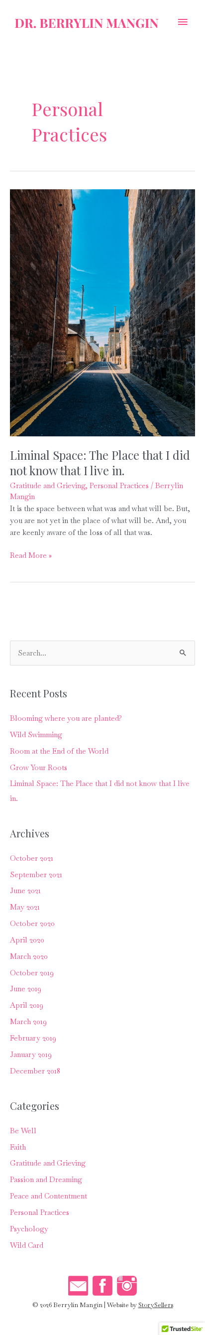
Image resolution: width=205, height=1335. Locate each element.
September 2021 (36, 874)
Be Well (23, 1130)
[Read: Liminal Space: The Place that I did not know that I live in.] (102, 311)
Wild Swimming (36, 734)
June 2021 (25, 890)
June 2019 (25, 988)
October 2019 (32, 972)
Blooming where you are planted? (66, 718)
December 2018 (35, 1070)
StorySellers (155, 1305)
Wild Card (26, 1245)
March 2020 (29, 956)
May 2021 (25, 907)
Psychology (29, 1228)
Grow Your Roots (38, 767)
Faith (18, 1147)
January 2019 (31, 1054)
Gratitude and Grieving (47, 485)
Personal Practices (119, 485)
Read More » (31, 555)
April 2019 (26, 1005)
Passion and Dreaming (46, 1179)
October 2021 (31, 858)
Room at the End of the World (59, 751)
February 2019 (33, 1038)
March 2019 (28, 1021)
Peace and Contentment (48, 1196)
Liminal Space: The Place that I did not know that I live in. (100, 462)
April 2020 (27, 939)
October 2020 (32, 923)
